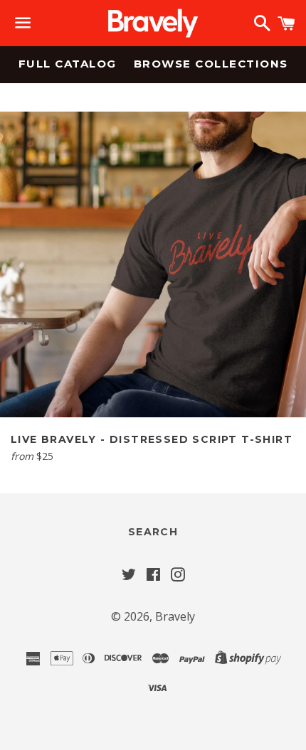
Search (153, 531)
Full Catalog (68, 63)
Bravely (175, 616)
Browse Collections (211, 63)
